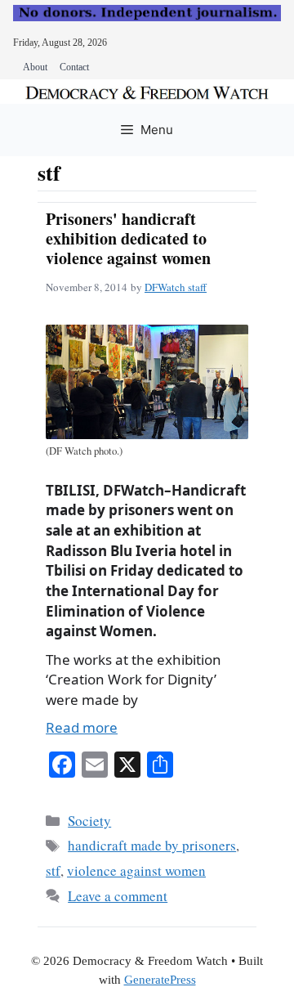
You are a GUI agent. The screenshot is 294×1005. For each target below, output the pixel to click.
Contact (74, 67)
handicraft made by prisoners (152, 845)
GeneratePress (160, 979)
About (35, 67)
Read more (82, 727)
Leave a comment (117, 895)
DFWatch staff (176, 287)
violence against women (136, 870)
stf (53, 870)
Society (89, 820)
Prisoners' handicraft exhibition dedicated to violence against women (128, 238)
